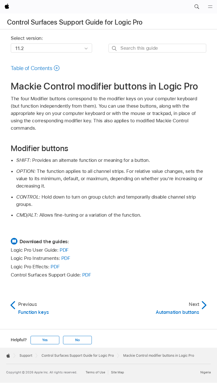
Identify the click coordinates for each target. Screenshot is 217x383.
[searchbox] (157, 48)
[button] (196, 7)
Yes (45, 340)
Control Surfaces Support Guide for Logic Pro (75, 22)
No (77, 340)
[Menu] (210, 7)
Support (25, 356)
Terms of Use (95, 372)
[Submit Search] (115, 48)
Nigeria (205, 372)
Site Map (117, 372)
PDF (64, 250)
